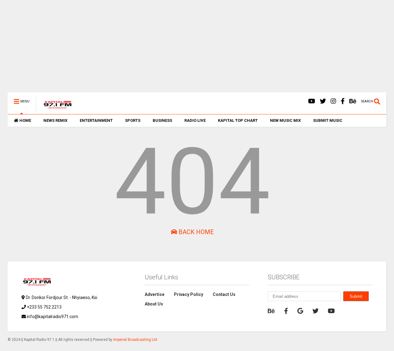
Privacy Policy (188, 294)
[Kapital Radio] (54, 109)
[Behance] (352, 101)
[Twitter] (323, 101)
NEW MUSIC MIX (285, 120)
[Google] (300, 311)
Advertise (154, 294)
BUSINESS (162, 120)
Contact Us (224, 294)
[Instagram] (333, 101)
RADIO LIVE (195, 120)
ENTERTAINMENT (96, 120)
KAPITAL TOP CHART (238, 120)
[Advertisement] (192, 49)
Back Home (195, 232)
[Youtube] (311, 101)
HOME (25, 120)
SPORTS (132, 120)
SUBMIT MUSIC (327, 120)
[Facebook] (343, 101)
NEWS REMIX (55, 120)
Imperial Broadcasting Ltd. (135, 339)
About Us (154, 303)
